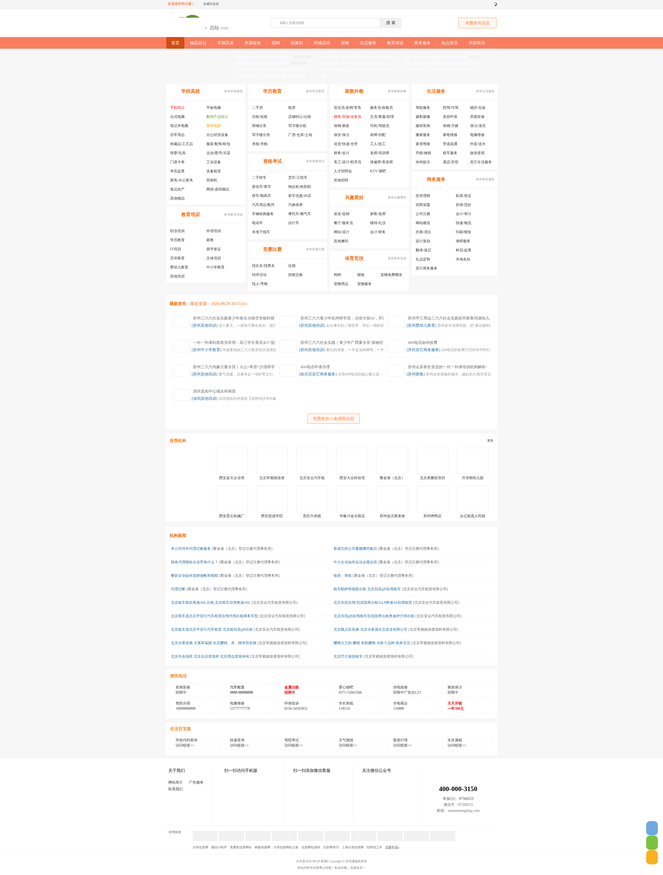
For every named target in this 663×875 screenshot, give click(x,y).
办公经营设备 (217, 135)
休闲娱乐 (423, 162)
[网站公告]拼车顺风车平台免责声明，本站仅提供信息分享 (363, 57)
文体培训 (213, 258)
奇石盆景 (177, 171)
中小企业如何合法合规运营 (355, 562)
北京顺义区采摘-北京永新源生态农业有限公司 (370, 629)
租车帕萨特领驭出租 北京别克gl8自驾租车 (367, 589)
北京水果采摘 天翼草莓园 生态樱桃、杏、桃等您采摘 (213, 643)
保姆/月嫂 (450, 126)
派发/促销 (341, 214)
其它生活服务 (481, 162)
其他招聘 (341, 180)
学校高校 (190, 91)
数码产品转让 (217, 117)
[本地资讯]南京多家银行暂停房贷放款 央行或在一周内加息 (448, 69)
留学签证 (213, 249)
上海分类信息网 (353, 847)
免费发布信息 (477, 23)
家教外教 (354, 91)
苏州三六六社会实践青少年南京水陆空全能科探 (234, 318)
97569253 (466, 799)
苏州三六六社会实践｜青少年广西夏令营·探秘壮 (341, 342)
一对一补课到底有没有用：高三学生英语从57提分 (236, 342)
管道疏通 (450, 144)
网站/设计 (341, 232)
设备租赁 (213, 171)
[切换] (224, 28)
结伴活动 (259, 275)
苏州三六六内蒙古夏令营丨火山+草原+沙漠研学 (234, 367)
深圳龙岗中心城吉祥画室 (214, 391)
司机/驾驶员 (379, 126)
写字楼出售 (261, 135)
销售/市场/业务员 (347, 117)
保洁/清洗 (478, 126)
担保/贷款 (463, 205)
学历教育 (177, 240)
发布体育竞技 (397, 258)
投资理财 (423, 196)
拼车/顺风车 (261, 196)
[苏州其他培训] (205, 325)
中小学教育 (215, 267)
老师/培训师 (379, 153)
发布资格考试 (315, 161)
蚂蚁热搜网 (262, 847)
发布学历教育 (315, 91)
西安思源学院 (272, 516)
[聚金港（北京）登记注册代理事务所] (242, 549)
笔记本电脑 (179, 126)
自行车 (293, 223)
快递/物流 (463, 223)
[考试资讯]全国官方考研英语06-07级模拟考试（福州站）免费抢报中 (370, 63)
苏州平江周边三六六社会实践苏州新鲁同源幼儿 (448, 318)
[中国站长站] (442, 833)
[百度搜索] (258, 833)
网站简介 (175, 782)
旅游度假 (477, 153)
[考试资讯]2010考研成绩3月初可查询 (261, 63)
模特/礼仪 (378, 223)
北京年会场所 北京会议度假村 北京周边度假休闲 (210, 656)
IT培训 (175, 249)
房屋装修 (477, 117)
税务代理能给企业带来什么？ (194, 562)
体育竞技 (354, 258)
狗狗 (337, 275)
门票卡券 (177, 162)
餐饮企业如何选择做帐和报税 (194, 576)
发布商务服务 (485, 179)
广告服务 (196, 782)
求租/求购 (260, 144)
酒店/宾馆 (450, 162)
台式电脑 (177, 117)
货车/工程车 (297, 178)
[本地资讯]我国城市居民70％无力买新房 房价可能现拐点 (276, 69)
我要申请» (392, 847)
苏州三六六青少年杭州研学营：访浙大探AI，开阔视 (345, 318)
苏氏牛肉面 (312, 516)
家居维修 (423, 144)
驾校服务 (423, 108)
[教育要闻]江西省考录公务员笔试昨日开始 (436, 57)
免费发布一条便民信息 (333, 418)
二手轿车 (259, 178)
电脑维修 (477, 135)
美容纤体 (450, 117)
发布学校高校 (233, 91)
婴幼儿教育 (179, 267)
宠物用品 (341, 284)
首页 (175, 43)
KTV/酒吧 (378, 171)
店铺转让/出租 (299, 117)
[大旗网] (390, 833)
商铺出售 (259, 126)
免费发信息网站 (241, 847)
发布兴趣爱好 (397, 197)
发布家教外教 (397, 91)
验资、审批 (343, 576)
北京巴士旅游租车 (348, 656)
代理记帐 (178, 589)
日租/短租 (260, 117)
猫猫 (360, 275)
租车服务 (450, 153)
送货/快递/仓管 (346, 144)
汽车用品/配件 (263, 205)
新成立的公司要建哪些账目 (355, 549)
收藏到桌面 (211, 4)
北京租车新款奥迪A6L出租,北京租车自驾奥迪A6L (210, 602)
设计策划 (423, 241)
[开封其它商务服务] (423, 350)
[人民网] (416, 833)
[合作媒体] (231, 833)
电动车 (257, 223)
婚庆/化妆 (478, 108)
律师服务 (463, 241)
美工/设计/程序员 (347, 162)
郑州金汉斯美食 (392, 516)
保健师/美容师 (381, 162)
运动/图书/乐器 (218, 153)
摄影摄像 (423, 117)
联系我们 (175, 789)
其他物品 (177, 198)
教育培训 (190, 214)
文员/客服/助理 (382, 117)
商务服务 (436, 179)
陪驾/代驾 (450, 108)
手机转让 (177, 108)
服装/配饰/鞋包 (218, 144)
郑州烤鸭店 (432, 516)
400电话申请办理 (315, 367)
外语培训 (213, 231)
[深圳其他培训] (205, 398)
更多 (323, 75)
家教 (210, 240)
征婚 (292, 266)
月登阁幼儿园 (473, 478)
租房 (292, 108)
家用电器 (213, 126)
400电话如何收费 (422, 342)
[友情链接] (284, 833)
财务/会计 (341, 153)
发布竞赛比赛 (315, 249)
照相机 (211, 180)
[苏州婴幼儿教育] (421, 325)
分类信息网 (200, 847)
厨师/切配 (378, 135)
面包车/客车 (261, 187)
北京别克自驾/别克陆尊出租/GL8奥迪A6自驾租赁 (373, 602)
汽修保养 (295, 205)
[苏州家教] (416, 374)
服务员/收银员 (381, 108)
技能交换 (295, 275)
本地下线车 (261, 232)
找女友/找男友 (263, 266)
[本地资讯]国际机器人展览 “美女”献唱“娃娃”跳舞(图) (359, 69)
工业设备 (213, 162)
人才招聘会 (343, 171)
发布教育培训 (233, 214)
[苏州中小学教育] (206, 350)
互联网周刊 (331, 847)
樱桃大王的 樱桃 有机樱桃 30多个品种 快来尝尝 (372, 643)
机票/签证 (463, 196)
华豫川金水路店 (352, 516)
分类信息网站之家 (285, 847)
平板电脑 (213, 108)
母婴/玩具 (178, 153)
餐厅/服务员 (343, 223)
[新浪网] (310, 833)
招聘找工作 (374, 847)
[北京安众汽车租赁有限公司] (425, 589)
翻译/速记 (423, 250)
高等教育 (177, 258)
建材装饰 (423, 126)
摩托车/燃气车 (299, 214)
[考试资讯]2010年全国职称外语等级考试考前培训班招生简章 (450, 63)
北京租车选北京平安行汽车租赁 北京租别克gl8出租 (212, 629)
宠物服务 (364, 284)
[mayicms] (205, 833)
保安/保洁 (341, 135)
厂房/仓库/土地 (300, 135)
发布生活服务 (485, 91)
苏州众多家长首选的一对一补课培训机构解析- (447, 367)
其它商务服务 (426, 268)
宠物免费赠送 (391, 275)
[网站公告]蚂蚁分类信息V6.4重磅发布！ (264, 57)
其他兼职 (341, 241)
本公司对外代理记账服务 (191, 549)
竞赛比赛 (272, 249)
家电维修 (450, 135)
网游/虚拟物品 (217, 189)
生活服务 (436, 91)
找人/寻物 (260, 284)
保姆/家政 (341, 126)
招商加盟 (423, 205)
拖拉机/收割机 (299, 187)
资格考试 (272, 161)
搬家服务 (423, 135)
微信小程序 (219, 847)
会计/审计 (463, 214)
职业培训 (177, 231)
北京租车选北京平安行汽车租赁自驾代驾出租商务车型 (214, 616)
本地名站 (463, 259)
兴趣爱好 (354, 197)
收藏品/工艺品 (181, 144)
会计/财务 (378, 232)
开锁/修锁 (423, 153)
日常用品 (177, 135)
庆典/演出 (423, 232)
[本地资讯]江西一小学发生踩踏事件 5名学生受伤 (270, 75)
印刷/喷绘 (463, 232)
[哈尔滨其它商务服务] (318, 374)
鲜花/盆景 (463, 250)
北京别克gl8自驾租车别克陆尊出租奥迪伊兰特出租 (374, 616)
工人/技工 (378, 144)
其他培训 (177, 276)
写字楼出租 (297, 126)
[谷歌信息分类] (337, 833)
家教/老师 (378, 214)
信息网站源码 (310, 847)
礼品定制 (423, 259)
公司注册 (423, 214)
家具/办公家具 (181, 180)
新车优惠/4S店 (299, 196)
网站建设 (423, 223)
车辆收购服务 (263, 214)
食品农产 (177, 189)
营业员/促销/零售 (347, 108)
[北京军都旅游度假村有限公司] (433, 629)
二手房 (257, 108)
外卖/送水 (478, 144)
